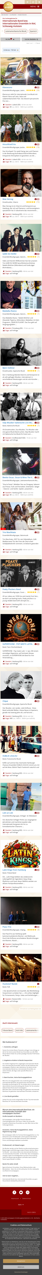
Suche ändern (30, 39)
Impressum (15, 1198)
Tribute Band (7, 1030)
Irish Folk (19, 1030)
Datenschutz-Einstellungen (21, 1272)
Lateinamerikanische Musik (15, 31)
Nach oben (31, 1212)
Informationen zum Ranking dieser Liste (30, 1008)
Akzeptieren (21, 1261)
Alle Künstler (4, 15)
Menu (33, 6)
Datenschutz (26, 1198)
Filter (9, 39)
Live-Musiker (13, 15)
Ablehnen (21, 1267)
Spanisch (33, 31)
